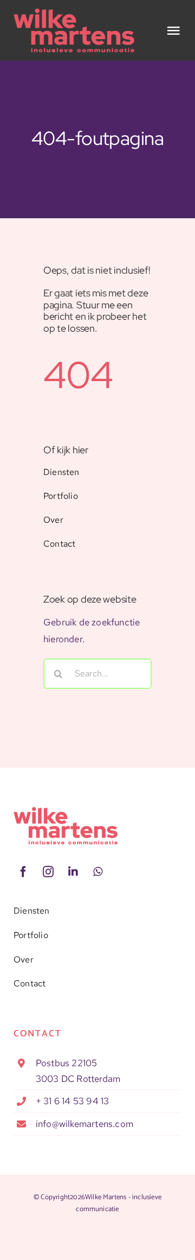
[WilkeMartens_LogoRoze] (66, 811)
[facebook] (23, 872)
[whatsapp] (98, 872)
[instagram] (48, 872)
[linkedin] (73, 872)
